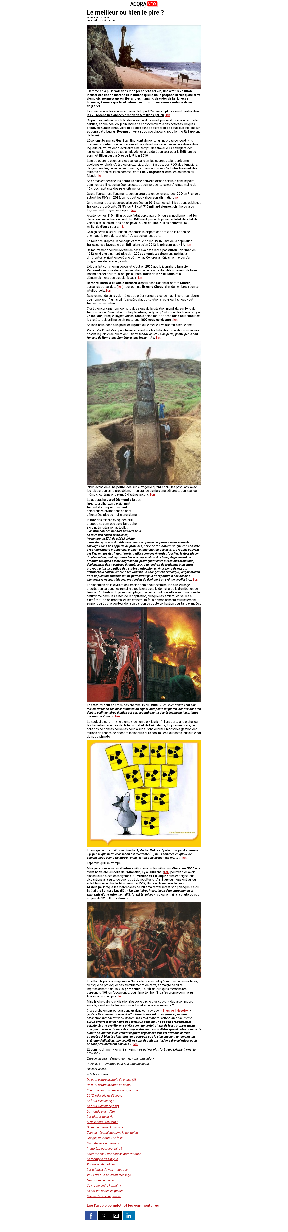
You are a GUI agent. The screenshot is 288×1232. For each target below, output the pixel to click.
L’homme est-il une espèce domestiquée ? (115, 1154)
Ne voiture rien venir (100, 1180)
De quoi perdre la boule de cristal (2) (111, 1080)
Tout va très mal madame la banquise (112, 1132)
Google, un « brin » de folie (105, 1138)
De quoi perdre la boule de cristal (109, 1085)
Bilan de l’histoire (176, 1010)
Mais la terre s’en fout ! (102, 1122)
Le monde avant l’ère (101, 1111)
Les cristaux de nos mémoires (107, 1170)
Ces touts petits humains (104, 1185)
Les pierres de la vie (100, 1117)
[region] (171, 518)
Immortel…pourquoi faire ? (104, 1148)
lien (167, 115)
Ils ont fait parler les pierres (105, 1191)
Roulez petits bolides (101, 1164)
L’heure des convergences (104, 1196)
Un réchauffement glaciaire (105, 1127)
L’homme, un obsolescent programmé (112, 1090)
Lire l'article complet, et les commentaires (123, 1205)
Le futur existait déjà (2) (103, 1106)
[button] (91, 1215)
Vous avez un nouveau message (109, 1175)
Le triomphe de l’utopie (102, 1159)
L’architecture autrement (103, 1143)
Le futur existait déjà (100, 1101)
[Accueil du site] (144, 7)
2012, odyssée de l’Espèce (104, 1095)
